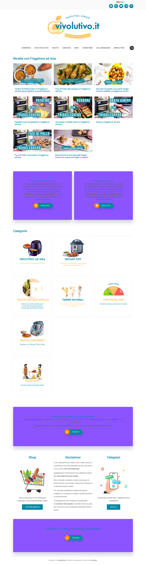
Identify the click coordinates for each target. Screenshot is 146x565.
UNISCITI (113, 507)
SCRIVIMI (75, 538)
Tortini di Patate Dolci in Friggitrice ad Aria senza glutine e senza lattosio (32, 90)
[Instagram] (116, 6)
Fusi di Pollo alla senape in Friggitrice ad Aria (72, 90)
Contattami (87, 48)
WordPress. (62, 560)
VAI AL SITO (45, 205)
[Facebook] (111, 6)
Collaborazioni (103, 48)
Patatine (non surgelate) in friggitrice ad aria (32, 123)
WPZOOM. (94, 560)
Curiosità (66, 48)
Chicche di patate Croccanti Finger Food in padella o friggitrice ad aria (112, 90)
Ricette (55, 48)
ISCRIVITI (75, 432)
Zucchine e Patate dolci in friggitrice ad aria (72, 123)
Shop (76, 48)
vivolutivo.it (73, 501)
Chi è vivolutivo (41, 48)
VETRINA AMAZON (32, 507)
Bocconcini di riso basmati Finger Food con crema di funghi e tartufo (71, 156)
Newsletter (119, 48)
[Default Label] (121, 6)
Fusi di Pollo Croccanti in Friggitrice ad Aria (31, 156)
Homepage (26, 48)
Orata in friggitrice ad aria (108, 122)
